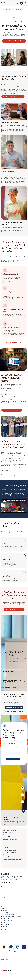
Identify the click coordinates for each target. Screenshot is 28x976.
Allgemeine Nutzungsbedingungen (8, 962)
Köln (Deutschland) (5, 922)
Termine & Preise (4, 900)
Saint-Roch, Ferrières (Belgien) (7, 914)
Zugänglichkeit (4, 897)
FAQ (2, 903)
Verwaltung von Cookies (6, 966)
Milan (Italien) (4, 926)
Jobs (2, 898)
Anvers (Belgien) (4, 912)
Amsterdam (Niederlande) (6, 920)
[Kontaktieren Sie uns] (21, 3)
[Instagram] (4, 883)
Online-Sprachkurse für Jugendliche (10, 861)
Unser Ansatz (4, 893)
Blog (2, 932)
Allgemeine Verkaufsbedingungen (8, 964)
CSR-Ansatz (4, 895)
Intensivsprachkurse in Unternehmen (10, 844)
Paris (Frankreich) (5, 918)
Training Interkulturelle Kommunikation (11, 836)
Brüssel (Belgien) (4, 910)
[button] (25, 3)
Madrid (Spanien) (5, 924)
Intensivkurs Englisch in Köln (9, 856)
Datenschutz (19, 964)
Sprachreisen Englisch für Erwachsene (11, 842)
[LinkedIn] (7, 883)
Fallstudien (3, 936)
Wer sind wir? (4, 889)
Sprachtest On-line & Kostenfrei (9, 852)
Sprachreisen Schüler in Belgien (9, 864)
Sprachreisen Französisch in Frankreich (11, 854)
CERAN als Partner (5, 891)
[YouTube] (9, 883)
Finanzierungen (4, 938)
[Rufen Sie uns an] (17, 3)
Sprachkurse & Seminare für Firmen (10, 834)
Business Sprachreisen (8, 832)
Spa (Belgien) (4, 908)
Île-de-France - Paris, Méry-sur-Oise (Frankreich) (11, 916)
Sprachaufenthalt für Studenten (9, 866)
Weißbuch (3, 934)
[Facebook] (2, 883)
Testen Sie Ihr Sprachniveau (7, 940)
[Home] (2, 9)
